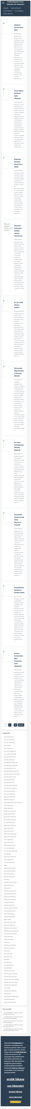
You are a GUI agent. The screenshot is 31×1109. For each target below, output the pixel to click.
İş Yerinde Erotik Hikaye (10, 882)
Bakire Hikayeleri (8, 808)
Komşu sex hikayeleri (10, 896)
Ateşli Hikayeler (17, 669)
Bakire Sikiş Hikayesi (9, 814)
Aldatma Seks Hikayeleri (10, 785)
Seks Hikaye (7, 951)
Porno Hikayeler (18, 596)
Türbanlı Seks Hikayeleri (10, 982)
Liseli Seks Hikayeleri (9, 911)
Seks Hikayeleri (8, 953)
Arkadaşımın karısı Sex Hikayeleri (13, 802)
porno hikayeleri (15, 1097)
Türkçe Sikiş (7, 993)
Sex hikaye (7, 959)
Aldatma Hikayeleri (9, 779)
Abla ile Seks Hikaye (9, 739)
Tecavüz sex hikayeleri (10, 976)
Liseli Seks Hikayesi (9, 913)
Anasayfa (5, 8)
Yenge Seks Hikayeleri (10, 1002)
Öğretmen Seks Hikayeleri (11, 931)
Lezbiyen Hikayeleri (9, 905)
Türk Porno (7, 988)
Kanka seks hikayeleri (10, 891)
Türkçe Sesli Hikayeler (10, 991)
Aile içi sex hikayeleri (9, 757)
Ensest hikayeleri (9, 831)
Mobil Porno (7, 919)
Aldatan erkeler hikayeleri (11, 771)
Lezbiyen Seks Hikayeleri (10, 908)
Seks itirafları (8, 956)
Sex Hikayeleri (8, 962)
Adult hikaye (7, 745)
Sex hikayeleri (17, 1043)
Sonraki (21, 725)
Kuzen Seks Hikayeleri (10, 899)
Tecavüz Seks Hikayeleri (10, 973)
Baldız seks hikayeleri (10, 816)
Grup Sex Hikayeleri (9, 876)
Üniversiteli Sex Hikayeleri (11, 996)
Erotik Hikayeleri (8, 842)
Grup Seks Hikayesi (9, 874)
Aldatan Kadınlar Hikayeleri (12, 774)
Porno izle (7, 942)
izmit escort (7, 888)
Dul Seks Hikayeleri (9, 822)
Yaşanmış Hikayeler (16, 8)
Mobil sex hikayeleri (18, 1068)
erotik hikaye (15, 1079)
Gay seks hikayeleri (9, 862)
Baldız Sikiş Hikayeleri (10, 819)
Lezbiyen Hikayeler (9, 902)
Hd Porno (6, 879)
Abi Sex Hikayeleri (8, 13)
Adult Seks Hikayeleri (10, 751)
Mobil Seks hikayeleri (10, 922)
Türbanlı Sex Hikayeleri (10, 985)
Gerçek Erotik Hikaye (9, 868)
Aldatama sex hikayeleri (10, 762)
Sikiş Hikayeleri (8, 968)
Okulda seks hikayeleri (10, 933)
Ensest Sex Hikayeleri (19, 311)
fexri (12, 1014)
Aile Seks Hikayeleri (9, 759)
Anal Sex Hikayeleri (9, 794)
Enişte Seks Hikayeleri (10, 825)
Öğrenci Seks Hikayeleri (10, 928)
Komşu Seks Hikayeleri (10, 893)
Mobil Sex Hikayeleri (9, 925)
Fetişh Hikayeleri (8, 859)
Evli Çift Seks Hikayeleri (10, 851)
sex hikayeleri (15, 1085)
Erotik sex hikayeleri (9, 845)
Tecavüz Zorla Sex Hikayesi (11, 979)
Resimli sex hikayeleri (10, 945)
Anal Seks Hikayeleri (9, 791)
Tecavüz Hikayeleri (9, 970)
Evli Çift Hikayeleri (9, 848)
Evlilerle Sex (7, 854)
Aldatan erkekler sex (10, 768)
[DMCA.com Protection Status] (15, 1102)
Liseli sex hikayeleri (9, 916)
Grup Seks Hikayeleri (9, 871)
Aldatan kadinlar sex (10, 777)
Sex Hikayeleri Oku (9, 965)
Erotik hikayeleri (21, 1052)
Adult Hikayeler (8, 748)
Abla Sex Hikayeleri (9, 742)
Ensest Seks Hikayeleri (10, 834)
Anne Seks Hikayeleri (9, 796)
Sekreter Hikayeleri (9, 948)
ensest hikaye (15, 1091)
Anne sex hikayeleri (9, 799)
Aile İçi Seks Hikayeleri (10, 754)
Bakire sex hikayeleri (9, 811)
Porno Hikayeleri (19, 11)
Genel (5, 865)
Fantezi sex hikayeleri (10, 856)
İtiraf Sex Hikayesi (9, 885)
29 (15, 725)
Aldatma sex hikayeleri (10, 788)
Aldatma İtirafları (9, 782)
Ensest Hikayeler (7, 11)
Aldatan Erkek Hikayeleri (11, 765)
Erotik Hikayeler (18, 33)
